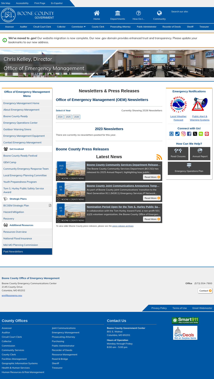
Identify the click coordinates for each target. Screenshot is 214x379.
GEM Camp (9, 162)
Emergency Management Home (21, 103)
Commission (77, 26)
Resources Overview (14, 232)
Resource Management (64, 354)
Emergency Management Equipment (24, 135)
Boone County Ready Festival (20, 155)
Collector (61, 26)
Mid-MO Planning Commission (20, 244)
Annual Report (200, 156)
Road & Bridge (60, 358)
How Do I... (138, 18)
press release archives (122, 226)
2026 (76, 117)
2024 (60, 117)
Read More (150, 178)
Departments (117, 18)
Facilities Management (14, 358)
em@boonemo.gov (12, 295)
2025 (68, 117)
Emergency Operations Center (20, 122)
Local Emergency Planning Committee (25, 175)
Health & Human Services (16, 367)
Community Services (13, 350)
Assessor (9, 26)
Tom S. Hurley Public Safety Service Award (23, 190)
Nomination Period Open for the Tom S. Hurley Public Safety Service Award (134, 206)
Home (97, 18)
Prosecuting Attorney (120, 26)
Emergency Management (65, 332)
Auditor (23, 26)
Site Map (5, 3)
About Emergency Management (21, 109)
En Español (57, 3)
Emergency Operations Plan (189, 171)
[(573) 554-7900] (177, 134)
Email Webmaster (202, 308)
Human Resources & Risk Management (23, 372)
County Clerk (98, 26)
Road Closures (178, 156)
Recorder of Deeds (172, 26)
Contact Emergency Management (22, 142)
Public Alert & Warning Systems (199, 118)
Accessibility (22, 3)
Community (159, 18)
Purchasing (58, 341)
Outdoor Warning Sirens (17, 129)
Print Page (39, 3)
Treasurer (204, 26)
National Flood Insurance (17, 238)
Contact (203, 291)
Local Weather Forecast (178, 118)
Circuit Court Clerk (42, 26)
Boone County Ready (15, 116)
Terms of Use (180, 308)
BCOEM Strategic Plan (16, 205)
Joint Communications (64, 328)
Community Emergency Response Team (26, 168)
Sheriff (190, 26)
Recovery (8, 218)
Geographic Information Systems (20, 363)
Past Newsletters (13, 251)
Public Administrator (146, 26)
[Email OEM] (171, 134)
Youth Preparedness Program (20, 181)
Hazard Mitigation (13, 211)
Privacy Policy (159, 308)
